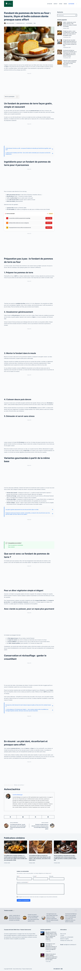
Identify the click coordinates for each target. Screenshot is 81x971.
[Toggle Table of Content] (16, 97)
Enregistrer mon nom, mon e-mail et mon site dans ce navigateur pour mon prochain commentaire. (37, 896)
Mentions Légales (64, 938)
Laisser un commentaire (23, 900)
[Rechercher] (76, 3)
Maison (65, 3)
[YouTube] (61, 968)
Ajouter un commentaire (22, 882)
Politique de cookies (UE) (66, 940)
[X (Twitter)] (23, 817)
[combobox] (66, 15)
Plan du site (63, 933)
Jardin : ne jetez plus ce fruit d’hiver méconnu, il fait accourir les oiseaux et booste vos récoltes (14, 918)
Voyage (60, 3)
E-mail (35, 876)
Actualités (49, 3)
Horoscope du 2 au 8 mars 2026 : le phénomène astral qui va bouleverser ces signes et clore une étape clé (51, 946)
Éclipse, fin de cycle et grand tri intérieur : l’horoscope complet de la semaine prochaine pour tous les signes (51, 957)
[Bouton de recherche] (76, 15)
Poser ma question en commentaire (15, 545)
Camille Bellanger (18, 794)
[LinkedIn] (48, 817)
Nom (18, 876)
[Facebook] (10, 817)
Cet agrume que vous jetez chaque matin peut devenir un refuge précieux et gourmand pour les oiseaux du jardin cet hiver (70, 42)
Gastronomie (71, 3)
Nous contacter (11, 547)
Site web (51, 876)
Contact (55, 3)
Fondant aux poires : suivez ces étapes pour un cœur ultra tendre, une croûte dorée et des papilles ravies (33, 918)
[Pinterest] (35, 817)
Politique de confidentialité (66, 937)
